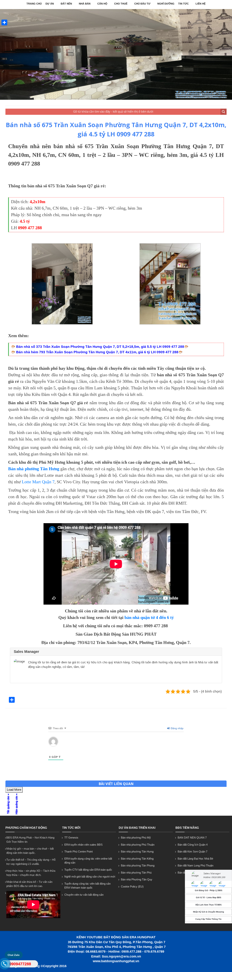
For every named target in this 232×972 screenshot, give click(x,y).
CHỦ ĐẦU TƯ (142, 3)
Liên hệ (201, 3)
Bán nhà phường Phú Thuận (137, 844)
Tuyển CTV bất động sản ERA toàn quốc (88, 869)
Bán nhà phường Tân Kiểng (137, 858)
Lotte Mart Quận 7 (38, 481)
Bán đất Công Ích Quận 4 (193, 844)
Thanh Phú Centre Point (78, 851)
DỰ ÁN (49, 3)
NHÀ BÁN (84, 3)
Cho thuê (120, 3)
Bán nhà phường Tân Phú (136, 872)
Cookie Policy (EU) (132, 886)
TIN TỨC (183, 3)
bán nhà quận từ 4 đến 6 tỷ (149, 617)
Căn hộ (102, 3)
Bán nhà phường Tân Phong (137, 865)
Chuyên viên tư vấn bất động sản (83, 894)
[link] (62, 323)
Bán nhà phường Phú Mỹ (136, 837)
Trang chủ (34, 3)
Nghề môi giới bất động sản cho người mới (89, 876)
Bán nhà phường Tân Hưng (137, 851)
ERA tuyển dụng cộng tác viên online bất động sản (88, 860)
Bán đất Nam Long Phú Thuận (195, 865)
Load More (14, 789)
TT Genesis (71, 837)
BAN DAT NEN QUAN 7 (192, 837)
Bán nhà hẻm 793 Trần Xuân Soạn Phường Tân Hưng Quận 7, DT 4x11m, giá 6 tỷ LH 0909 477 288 (97, 352)
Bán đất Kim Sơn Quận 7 (192, 851)
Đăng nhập (176, 728)
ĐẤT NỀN (66, 3)
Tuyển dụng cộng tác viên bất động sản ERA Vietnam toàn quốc (87, 885)
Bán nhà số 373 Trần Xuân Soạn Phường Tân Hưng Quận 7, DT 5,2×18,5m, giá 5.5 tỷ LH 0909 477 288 (100, 347)
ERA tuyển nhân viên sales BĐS (83, 844)
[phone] (4, 964)
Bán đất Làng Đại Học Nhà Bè (195, 858)
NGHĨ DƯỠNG (165, 3)
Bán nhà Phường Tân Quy (136, 879)
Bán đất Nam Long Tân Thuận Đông (199, 872)
